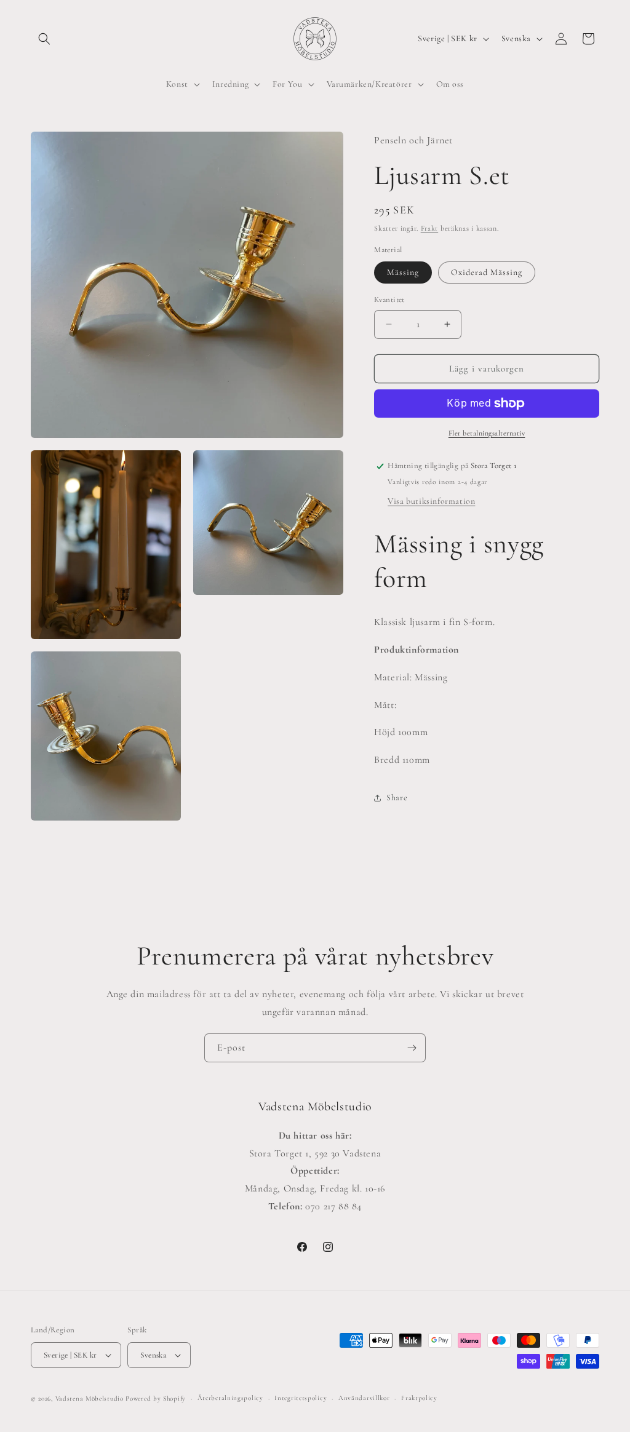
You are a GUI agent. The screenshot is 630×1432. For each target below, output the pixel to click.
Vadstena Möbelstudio (89, 1398)
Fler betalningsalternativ (487, 433)
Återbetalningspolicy (230, 1398)
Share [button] (396, 797)
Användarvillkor (364, 1398)
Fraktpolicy (419, 1398)
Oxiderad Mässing (486, 272)
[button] (44, 38)
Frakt (430, 228)
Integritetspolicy (300, 1398)
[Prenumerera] (411, 1047)
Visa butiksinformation (431, 501)
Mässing (403, 272)
